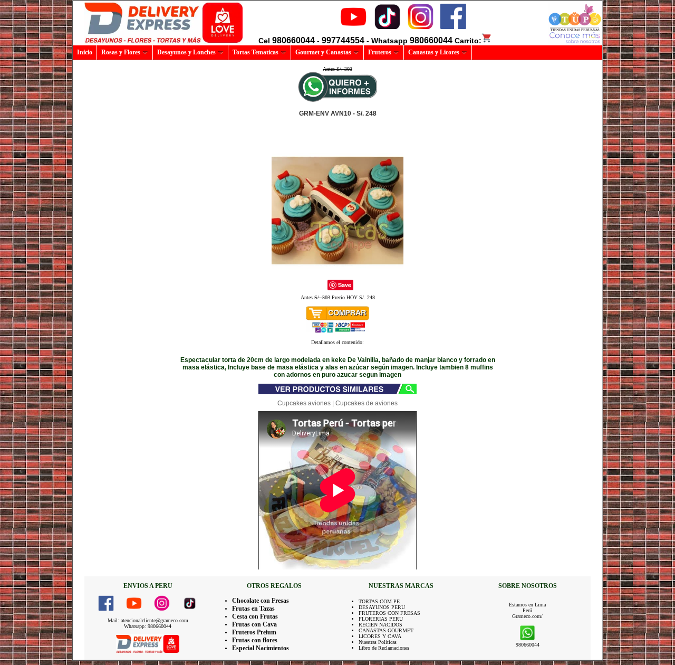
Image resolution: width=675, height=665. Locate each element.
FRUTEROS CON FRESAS (389, 613)
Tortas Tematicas (255, 52)
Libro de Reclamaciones (384, 648)
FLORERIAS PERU (381, 619)
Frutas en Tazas (253, 608)
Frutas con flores (254, 640)
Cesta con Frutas (255, 616)
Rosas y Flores (120, 52)
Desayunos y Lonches (186, 52)
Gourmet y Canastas (323, 52)
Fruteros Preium (254, 632)
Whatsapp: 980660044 (147, 626)
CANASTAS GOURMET (386, 630)
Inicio (84, 52)
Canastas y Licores (433, 52)
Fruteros (379, 52)
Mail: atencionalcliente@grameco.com (148, 620)
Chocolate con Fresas (260, 600)
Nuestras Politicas (378, 642)
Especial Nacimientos (260, 648)
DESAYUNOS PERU (382, 607)
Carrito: (468, 40)
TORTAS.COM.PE (379, 601)
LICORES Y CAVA (380, 636)
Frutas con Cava (254, 624)
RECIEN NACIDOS (380, 625)
